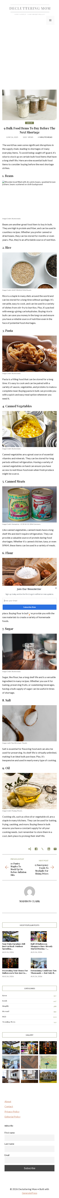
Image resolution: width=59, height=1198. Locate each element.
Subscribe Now (29, 607)
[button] (29, 589)
